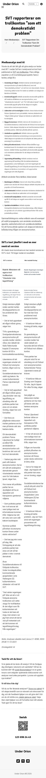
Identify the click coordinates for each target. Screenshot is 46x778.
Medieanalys (14, 39)
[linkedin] (28, 761)
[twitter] (18, 761)
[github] (23, 761)
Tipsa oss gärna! (35, 688)
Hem (6, 39)
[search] (24, 4)
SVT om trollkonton (21, 72)
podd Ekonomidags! (23, 669)
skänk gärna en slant (27, 697)
